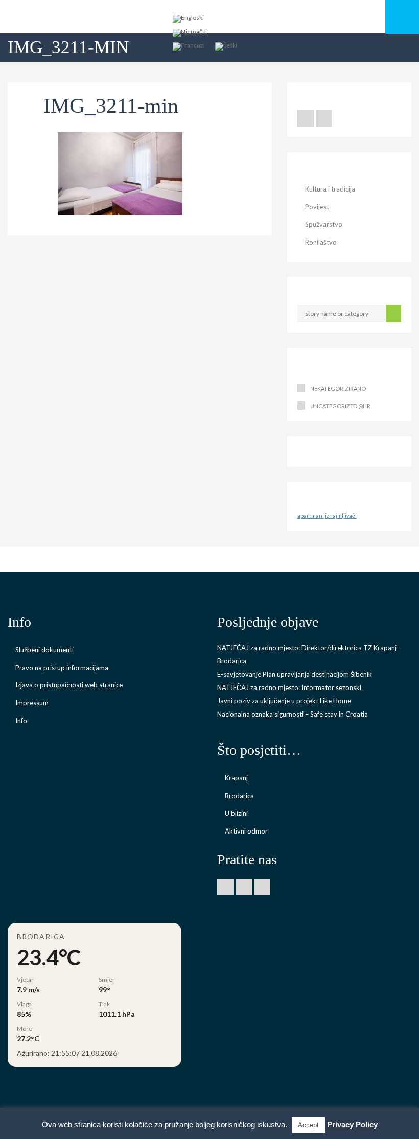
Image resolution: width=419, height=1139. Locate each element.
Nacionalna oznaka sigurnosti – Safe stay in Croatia (292, 714)
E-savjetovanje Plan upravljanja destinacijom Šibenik (294, 674)
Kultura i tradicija (330, 189)
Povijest (317, 207)
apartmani (310, 515)
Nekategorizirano (338, 388)
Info (21, 721)
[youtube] (324, 118)
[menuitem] (188, 19)
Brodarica (239, 796)
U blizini (236, 813)
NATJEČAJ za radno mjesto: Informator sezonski (289, 687)
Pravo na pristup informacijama (61, 667)
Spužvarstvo (323, 224)
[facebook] (305, 118)
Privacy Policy (352, 1124)
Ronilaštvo (321, 242)
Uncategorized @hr (340, 405)
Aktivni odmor (246, 831)
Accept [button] (308, 1125)
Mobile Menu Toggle (402, 17)
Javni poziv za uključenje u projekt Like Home (284, 701)
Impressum (32, 703)
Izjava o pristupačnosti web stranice (69, 685)
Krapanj (236, 778)
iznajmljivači (341, 515)
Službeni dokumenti (44, 650)
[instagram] (262, 887)
